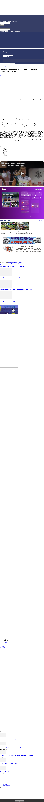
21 (2, 645)
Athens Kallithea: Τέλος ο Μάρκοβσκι (8, 763)
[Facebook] (2, 79)
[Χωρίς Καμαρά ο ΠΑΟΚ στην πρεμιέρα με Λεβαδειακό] (3, 736)
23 (4, 645)
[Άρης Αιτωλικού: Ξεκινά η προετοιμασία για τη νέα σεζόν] (3, 769)
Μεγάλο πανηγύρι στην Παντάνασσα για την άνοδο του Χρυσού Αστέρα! (16, 289)
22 (3, 645)
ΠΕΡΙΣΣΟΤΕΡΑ (5, 58)
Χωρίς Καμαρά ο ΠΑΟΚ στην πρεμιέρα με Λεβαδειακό (12, 739)
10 (5, 642)
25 (6, 645)
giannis (1, 75)
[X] (6, 79)
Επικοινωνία (5, 18)
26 (7, 645)
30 (4, 646)
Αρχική (4, 51)
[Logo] (0, 49)
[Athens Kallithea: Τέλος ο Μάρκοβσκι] (3, 761)
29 (3, 646)
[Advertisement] (22, 40)
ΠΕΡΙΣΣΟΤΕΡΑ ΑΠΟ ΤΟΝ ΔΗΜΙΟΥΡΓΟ (16, 266)
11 (6, 642)
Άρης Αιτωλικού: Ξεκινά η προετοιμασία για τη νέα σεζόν (13, 771)
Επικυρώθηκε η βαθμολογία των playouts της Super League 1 (16, 263)
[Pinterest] (10, 79)
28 (2, 646)
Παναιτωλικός (5, 52)
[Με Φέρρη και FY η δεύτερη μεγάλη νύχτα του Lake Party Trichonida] (6, 298)
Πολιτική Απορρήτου (6, 16)
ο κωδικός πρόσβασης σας (14, 23)
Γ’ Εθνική (4, 54)
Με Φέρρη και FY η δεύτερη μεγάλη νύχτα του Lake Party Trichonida (15, 301)
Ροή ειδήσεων (5, 17)
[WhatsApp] (14, 79)
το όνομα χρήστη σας (14, 22)
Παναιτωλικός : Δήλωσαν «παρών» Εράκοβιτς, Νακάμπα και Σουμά (15, 747)
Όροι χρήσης (5, 15)
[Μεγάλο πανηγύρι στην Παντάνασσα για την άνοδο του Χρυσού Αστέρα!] (6, 287)
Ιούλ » (4, 647)
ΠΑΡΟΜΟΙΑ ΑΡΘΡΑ (4, 266)
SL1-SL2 (4, 53)
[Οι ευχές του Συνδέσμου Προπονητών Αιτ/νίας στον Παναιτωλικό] (6, 275)
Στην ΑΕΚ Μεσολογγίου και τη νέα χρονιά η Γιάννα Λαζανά (18, 262)
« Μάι (1, 647)
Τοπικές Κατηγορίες (6, 56)
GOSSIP (4, 57)
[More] (18, 79)
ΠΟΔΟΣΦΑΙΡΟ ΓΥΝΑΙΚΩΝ (8, 55)
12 (7, 642)
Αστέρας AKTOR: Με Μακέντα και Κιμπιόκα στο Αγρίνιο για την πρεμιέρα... (17, 755)
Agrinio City (7, 61)
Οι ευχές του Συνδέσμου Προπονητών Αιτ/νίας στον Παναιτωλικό (14, 277)
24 (5, 645)
